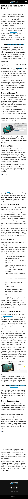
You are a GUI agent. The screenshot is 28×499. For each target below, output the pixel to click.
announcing (19, 68)
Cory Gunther (6, 12)
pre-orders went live (11, 97)
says (7, 207)
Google (10, 314)
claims (8, 192)
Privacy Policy (14, 491)
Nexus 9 (22, 14)
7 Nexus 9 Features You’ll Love (15, 44)
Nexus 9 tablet (13, 32)
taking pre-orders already (13, 454)
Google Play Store (7, 316)
